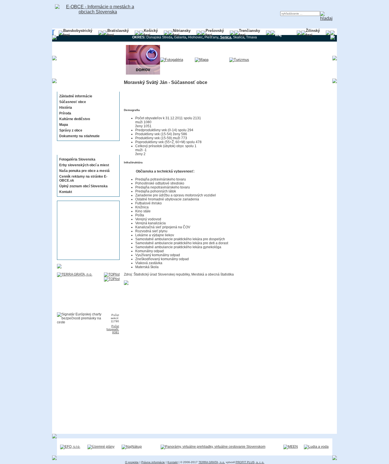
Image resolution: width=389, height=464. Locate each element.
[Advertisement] (86, 230)
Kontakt (65, 192)
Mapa (63, 125)
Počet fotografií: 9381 (113, 329)
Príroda (65, 113)
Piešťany (211, 37)
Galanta (180, 37)
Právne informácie (153, 462)
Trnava (251, 37)
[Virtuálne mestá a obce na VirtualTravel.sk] (213, 447)
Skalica (238, 37)
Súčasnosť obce (72, 102)
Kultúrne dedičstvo (74, 119)
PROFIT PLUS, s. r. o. (250, 462)
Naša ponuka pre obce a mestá (84, 171)
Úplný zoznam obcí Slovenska (83, 186)
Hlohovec (195, 37)
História (65, 108)
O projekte (132, 462)
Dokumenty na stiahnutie (79, 136)
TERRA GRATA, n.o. (211, 462)
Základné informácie (75, 96)
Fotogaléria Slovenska (77, 159)
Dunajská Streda (159, 37)
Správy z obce (70, 130)
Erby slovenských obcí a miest (84, 165)
